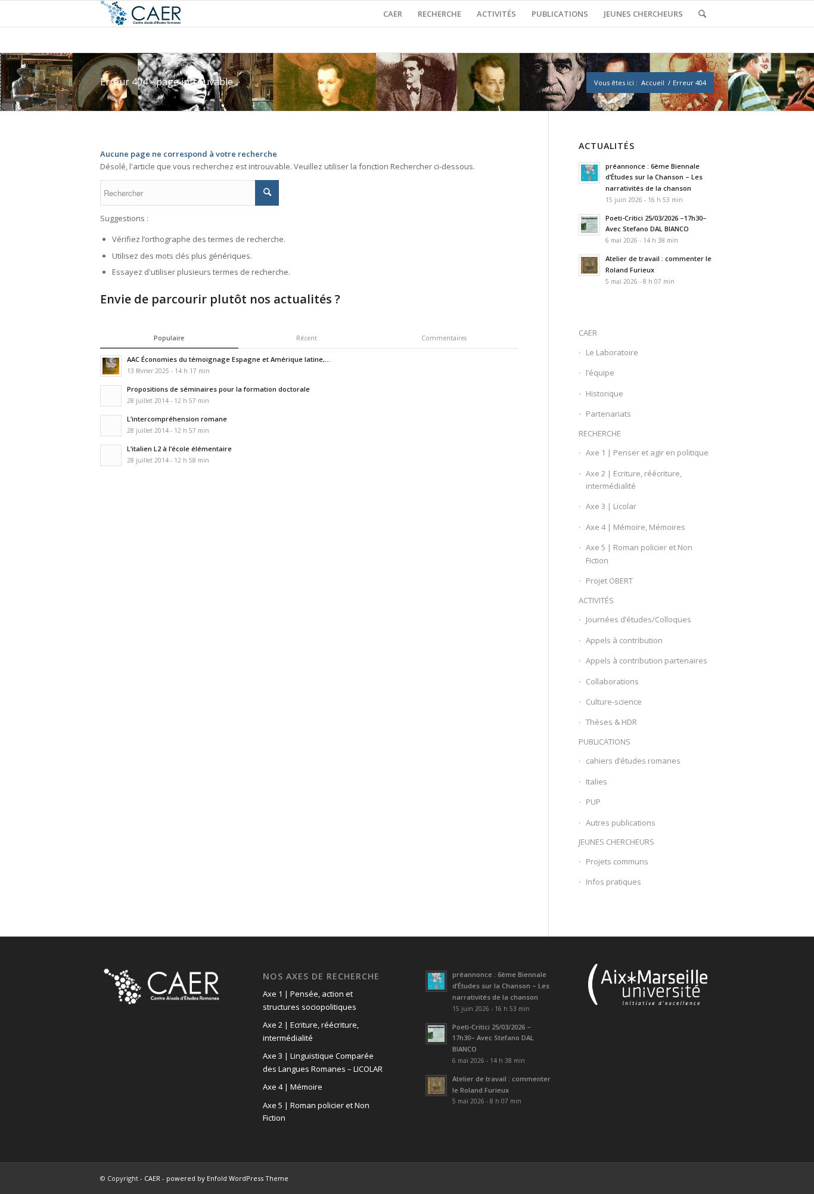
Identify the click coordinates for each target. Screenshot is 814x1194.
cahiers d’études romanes (633, 760)
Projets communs (617, 861)
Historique (604, 393)
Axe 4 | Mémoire (292, 1086)
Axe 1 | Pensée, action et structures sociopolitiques (309, 1000)
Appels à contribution (624, 640)
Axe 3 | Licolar (611, 506)
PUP (593, 801)
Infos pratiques (613, 881)
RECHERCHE (600, 433)
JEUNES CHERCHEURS (616, 841)
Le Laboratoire (612, 352)
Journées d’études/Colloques (638, 619)
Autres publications (620, 822)
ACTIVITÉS (596, 600)
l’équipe (600, 372)
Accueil (652, 82)
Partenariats (608, 413)
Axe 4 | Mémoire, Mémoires (635, 527)
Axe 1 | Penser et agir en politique (647, 452)
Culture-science (614, 701)
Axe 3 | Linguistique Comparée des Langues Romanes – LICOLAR (323, 1062)
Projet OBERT (609, 580)
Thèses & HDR (611, 722)
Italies (596, 781)
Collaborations (612, 681)
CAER (588, 332)
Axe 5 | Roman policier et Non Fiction (639, 553)
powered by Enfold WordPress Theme (227, 1178)
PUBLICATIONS (604, 741)
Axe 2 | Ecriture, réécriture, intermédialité (634, 479)
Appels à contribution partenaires (646, 660)
